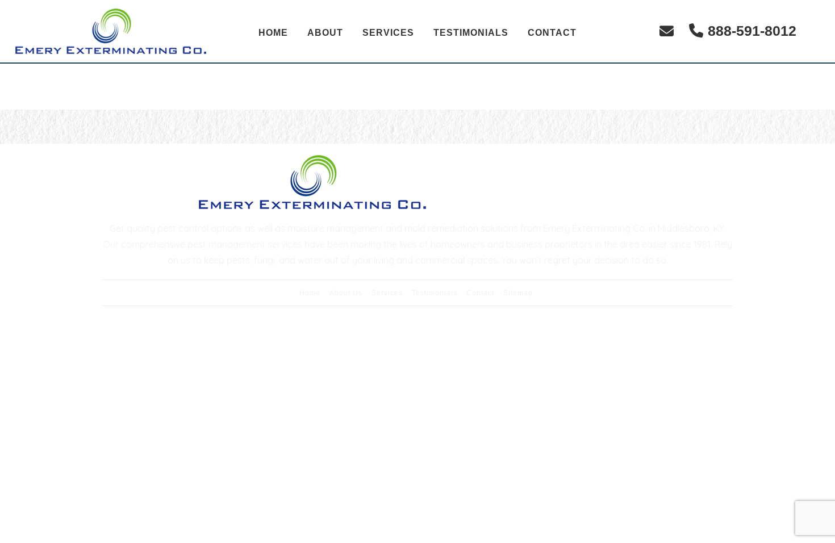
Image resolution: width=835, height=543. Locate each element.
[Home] (111, 31)
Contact (552, 32)
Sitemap (518, 293)
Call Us (633, 182)
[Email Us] (666, 31)
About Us (345, 293)
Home (273, 32)
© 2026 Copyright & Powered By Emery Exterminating (418, 333)
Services (388, 32)
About (325, 32)
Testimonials (470, 32)
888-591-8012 (752, 31)
